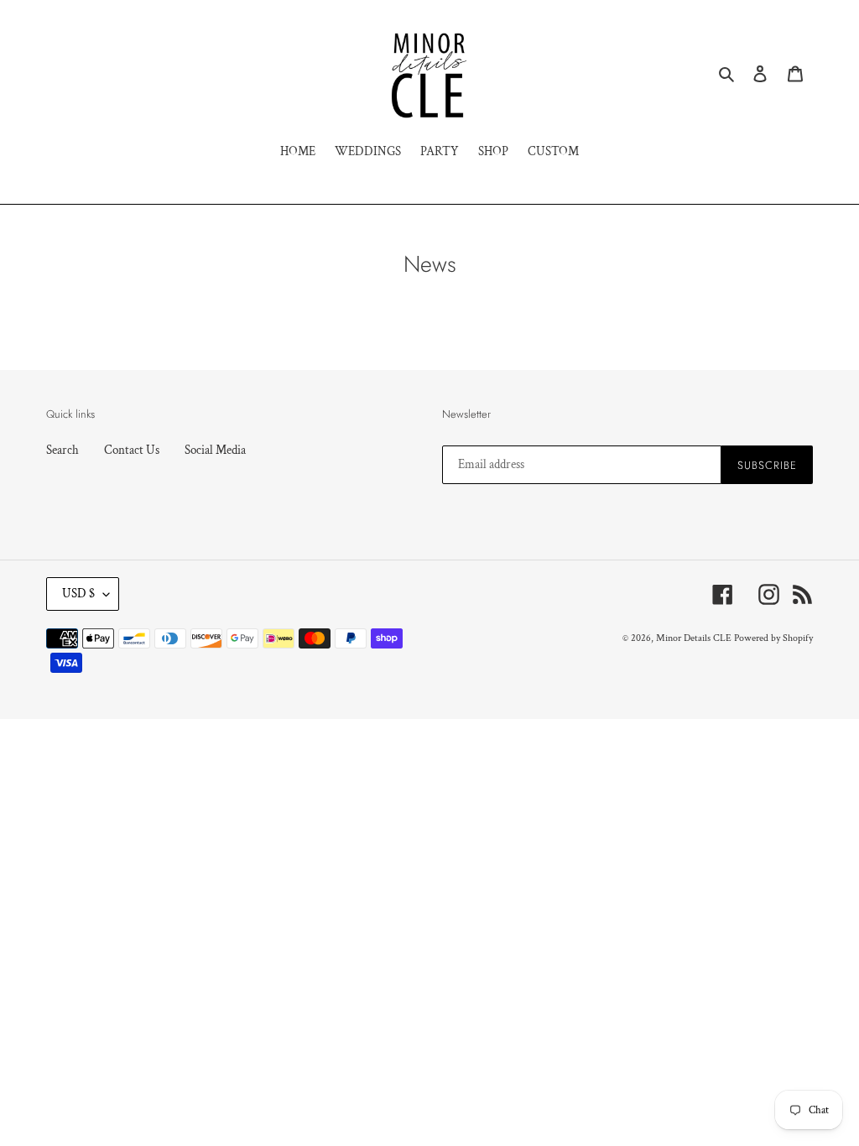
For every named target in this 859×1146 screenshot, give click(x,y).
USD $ (78, 594)
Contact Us (131, 450)
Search (62, 450)
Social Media (215, 450)
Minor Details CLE (693, 638)
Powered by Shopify (773, 638)
